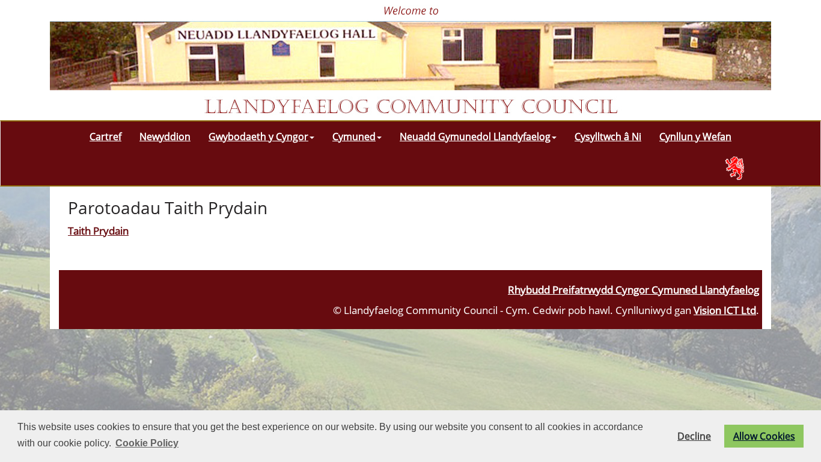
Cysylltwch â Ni (608, 136)
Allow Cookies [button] (764, 436)
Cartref (105, 136)
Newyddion (165, 136)
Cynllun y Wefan (695, 136)
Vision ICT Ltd (725, 310)
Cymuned (354, 136)
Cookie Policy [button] (147, 443)
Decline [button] (694, 436)
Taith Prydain (98, 230)
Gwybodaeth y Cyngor (258, 136)
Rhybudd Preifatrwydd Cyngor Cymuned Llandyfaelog (633, 289)
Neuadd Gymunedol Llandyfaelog (475, 136)
